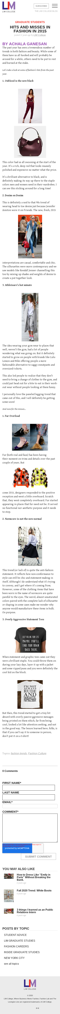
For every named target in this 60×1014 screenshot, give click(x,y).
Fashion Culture (37, 753)
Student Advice (15, 935)
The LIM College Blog (46, 11)
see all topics (11, 963)
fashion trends (19, 753)
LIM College (8, 7)
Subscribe (41, 6)
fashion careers (16, 946)
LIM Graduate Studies (19, 940)
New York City (14, 958)
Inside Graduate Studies (22, 952)
